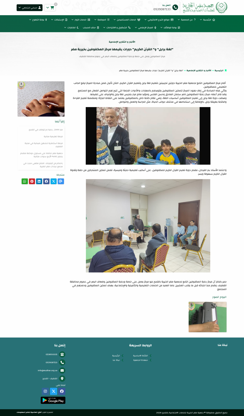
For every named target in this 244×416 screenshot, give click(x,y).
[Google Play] (53, 400)
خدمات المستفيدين (126, 20)
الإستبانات (59, 20)
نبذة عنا (116, 360)
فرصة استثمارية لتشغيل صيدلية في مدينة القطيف (44, 144)
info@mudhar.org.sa (47, 370)
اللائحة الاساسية (140, 356)
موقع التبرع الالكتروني (159, 20)
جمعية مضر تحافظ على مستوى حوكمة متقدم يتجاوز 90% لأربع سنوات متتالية (41, 154)
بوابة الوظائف (170, 27)
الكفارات (71, 27)
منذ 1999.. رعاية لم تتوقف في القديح (46, 130)
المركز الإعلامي (145, 27)
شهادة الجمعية (140, 360)
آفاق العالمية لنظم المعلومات (29, 412)
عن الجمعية (187, 20)
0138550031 (51, 354)
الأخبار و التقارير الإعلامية (198, 70)
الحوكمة (102, 20)
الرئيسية (207, 20)
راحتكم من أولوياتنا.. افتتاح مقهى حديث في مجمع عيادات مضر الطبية (43, 164)
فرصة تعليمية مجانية (53, 136)
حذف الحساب (89, 27)
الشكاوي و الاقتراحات (116, 27)
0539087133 (51, 362)
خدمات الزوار (80, 20)
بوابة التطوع (38, 20)
